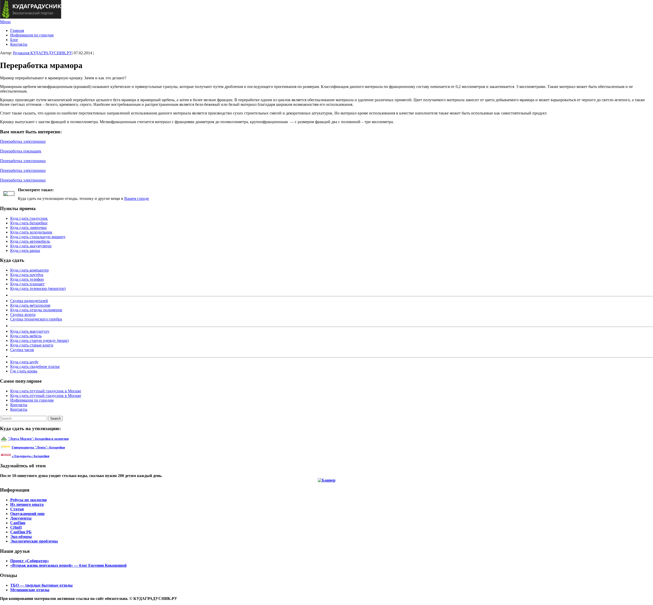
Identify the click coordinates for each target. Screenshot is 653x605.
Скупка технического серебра (36, 319)
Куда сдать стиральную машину (38, 237)
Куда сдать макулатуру (29, 331)
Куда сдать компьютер (29, 270)
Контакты (18, 44)
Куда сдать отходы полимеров (36, 310)
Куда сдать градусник (29, 218)
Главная (17, 30)
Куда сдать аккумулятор (31, 246)
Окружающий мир (27, 513)
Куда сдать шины (25, 250)
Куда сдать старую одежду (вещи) (39, 340)
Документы (21, 518)
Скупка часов (22, 349)
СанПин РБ (21, 532)
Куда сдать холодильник (31, 232)
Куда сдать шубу (24, 362)
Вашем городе (136, 198)
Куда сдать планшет (27, 284)
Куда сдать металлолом (30, 305)
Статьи (17, 509)
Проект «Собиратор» (29, 561)
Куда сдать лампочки (28, 227)
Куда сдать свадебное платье (35, 366)
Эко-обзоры (21, 536)
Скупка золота (22, 314)
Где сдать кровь (23, 371)
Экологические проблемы (34, 541)
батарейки (50, 447)
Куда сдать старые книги (31, 345)
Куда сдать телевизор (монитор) (38, 288)
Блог (14, 39)
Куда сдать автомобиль (30, 241)
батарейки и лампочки (38, 439)
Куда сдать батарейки (28, 223)
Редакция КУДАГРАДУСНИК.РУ (42, 53)
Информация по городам (32, 35)
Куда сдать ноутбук (26, 275)
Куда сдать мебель (26, 336)
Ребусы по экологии (28, 500)
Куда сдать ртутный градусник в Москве (45, 391)
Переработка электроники (23, 141)
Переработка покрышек (20, 151)
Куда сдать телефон (27, 279)
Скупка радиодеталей (29, 301)
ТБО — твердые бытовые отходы (41, 585)
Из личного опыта (27, 504)
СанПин (17, 523)
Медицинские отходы (29, 590)
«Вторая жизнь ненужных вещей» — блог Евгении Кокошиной (68, 565)
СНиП (16, 527)
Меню (5, 22)
